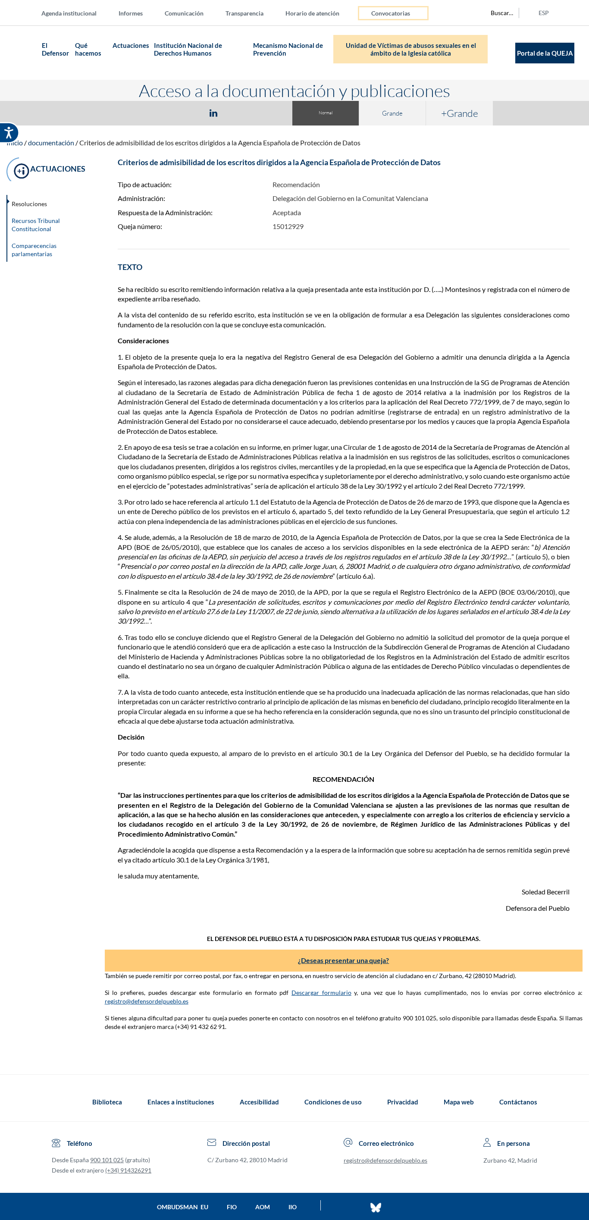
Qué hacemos (88, 49)
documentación (51, 142)
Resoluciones (29, 203)
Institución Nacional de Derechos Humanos (188, 49)
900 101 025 (107, 1160)
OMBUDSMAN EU (182, 1207)
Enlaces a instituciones (180, 1102)
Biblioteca (107, 1102)
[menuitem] (76, 13)
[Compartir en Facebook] (163, 112)
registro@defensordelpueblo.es (146, 1001)
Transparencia (244, 13)
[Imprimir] (265, 112)
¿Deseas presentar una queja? (343, 960)
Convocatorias (390, 13)
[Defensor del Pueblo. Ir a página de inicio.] (23, 52)
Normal (325, 113)
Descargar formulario (321, 992)
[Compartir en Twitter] (188, 112)
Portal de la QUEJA (545, 53)
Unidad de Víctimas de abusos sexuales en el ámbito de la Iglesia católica (411, 49)
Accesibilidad (259, 1102)
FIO (232, 1207)
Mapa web (459, 1102)
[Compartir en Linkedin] (213, 112)
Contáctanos (518, 1102)
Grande (392, 113)
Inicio (14, 142)
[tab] (163, 112)
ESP (544, 12)
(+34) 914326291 (128, 1170)
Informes (131, 13)
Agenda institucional (69, 13)
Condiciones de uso (333, 1102)
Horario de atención (312, 13)
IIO (292, 1207)
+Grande (459, 113)
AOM (262, 1207)
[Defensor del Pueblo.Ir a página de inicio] (60, 1101)
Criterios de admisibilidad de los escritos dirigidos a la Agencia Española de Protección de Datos (219, 142)
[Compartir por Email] (238, 112)
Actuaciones (131, 45)
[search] (497, 13)
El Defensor (55, 49)
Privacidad (402, 1102)
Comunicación (184, 13)
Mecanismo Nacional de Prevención (288, 49)
